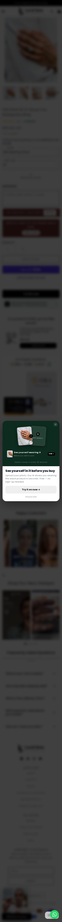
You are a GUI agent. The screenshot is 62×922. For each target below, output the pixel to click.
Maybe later (31, 496)
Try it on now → (31, 489)
